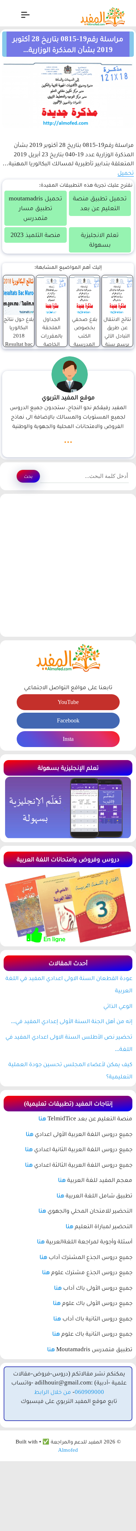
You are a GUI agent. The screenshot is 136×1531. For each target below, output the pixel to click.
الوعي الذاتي (117, 1005)
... (68, 439)
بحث (28, 476)
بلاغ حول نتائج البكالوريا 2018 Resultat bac (19, 331)
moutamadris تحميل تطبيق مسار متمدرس (35, 208)
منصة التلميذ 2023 (35, 234)
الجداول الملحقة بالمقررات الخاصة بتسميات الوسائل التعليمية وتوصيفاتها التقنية (52, 352)
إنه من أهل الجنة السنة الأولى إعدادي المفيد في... (71, 1021)
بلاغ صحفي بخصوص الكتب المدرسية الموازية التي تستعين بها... (84, 344)
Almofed (68, 1450)
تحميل (126, 172)
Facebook (68, 720)
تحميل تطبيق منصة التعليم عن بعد (100, 203)
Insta (68, 739)
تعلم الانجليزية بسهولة (100, 239)
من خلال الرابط (52, 1391)
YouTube (68, 702)
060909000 (89, 1391)
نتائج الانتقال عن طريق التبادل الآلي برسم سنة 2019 (117, 335)
